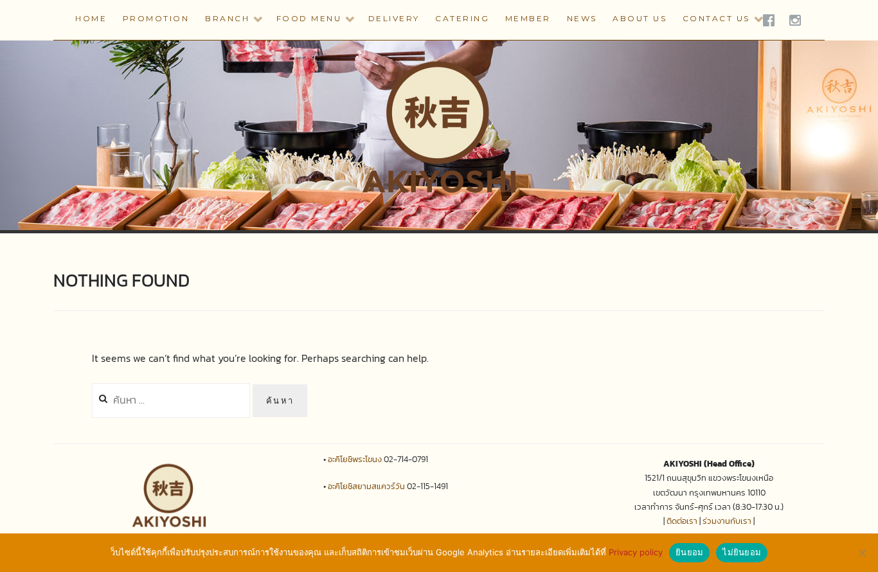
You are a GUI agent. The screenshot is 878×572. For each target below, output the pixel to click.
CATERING (462, 18)
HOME (91, 18)
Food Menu (309, 18)
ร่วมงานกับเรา (727, 521)
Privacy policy (636, 552)
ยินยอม (689, 552)
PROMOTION (156, 18)
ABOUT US (640, 18)
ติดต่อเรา (682, 521)
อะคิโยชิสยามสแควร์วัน (366, 486)
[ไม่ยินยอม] (862, 552)
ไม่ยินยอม (741, 552)
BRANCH (227, 18)
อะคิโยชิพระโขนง (355, 459)
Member (528, 18)
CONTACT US (716, 18)
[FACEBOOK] (769, 19)
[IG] (796, 19)
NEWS (582, 18)
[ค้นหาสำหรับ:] (172, 399)
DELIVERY (394, 18)
